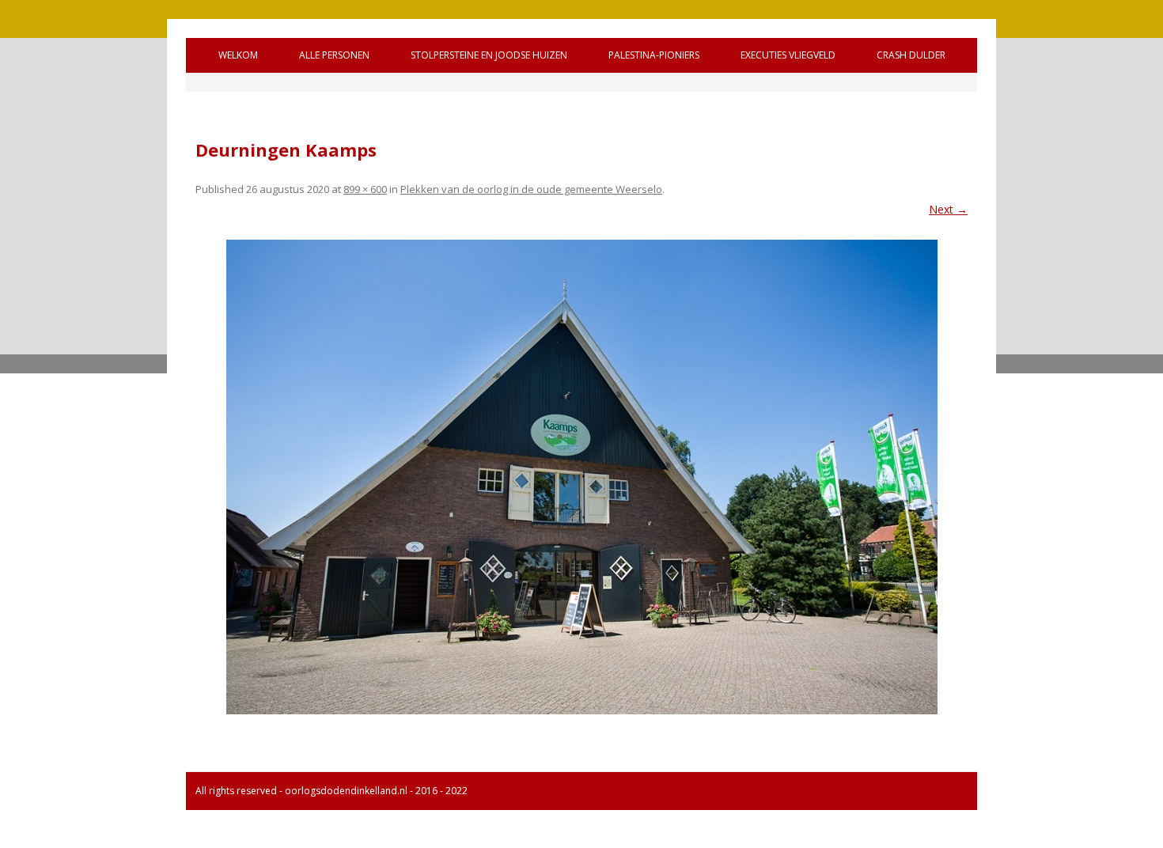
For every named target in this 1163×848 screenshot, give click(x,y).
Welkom (238, 55)
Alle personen (334, 55)
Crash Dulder (911, 55)
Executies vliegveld (788, 55)
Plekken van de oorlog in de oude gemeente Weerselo (531, 189)
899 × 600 (365, 189)
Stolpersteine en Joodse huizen (489, 55)
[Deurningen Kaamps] (581, 477)
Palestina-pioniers (653, 55)
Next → (948, 209)
